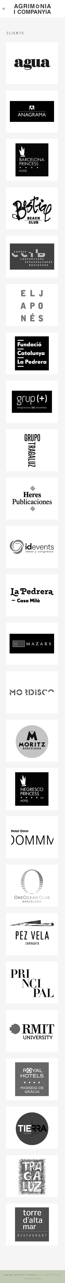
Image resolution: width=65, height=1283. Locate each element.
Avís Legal (44, 1274)
